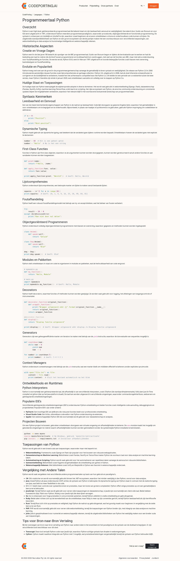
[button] (153, 5)
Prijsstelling (94, 6)
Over (117, 6)
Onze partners (107, 6)
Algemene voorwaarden (128, 558)
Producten (83, 6)
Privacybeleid (144, 558)
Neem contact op (152, 546)
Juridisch (155, 558)
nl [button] (142, 6)
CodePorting (27, 15)
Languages (38, 15)
